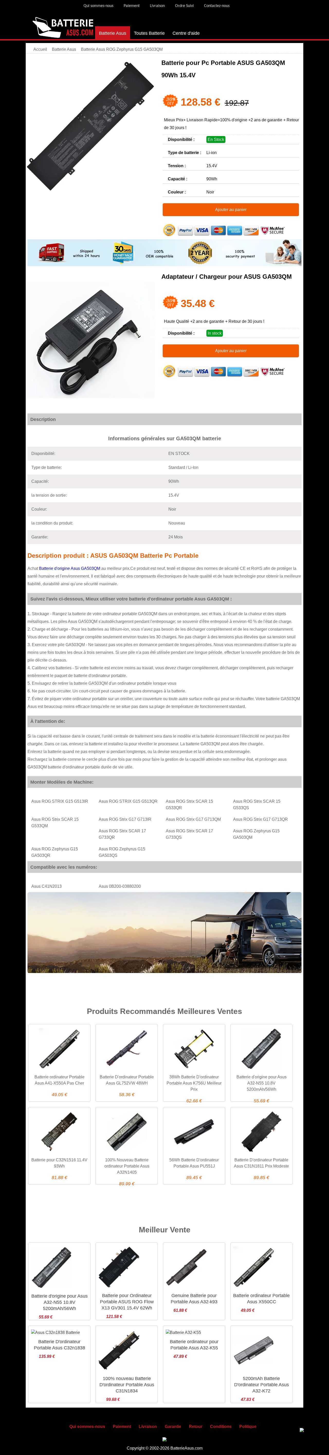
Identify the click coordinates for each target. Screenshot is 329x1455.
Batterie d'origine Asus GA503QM (70, 568)
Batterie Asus (112, 33)
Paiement (132, 6)
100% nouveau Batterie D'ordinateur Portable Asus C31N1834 (126, 1384)
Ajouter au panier (230, 209)
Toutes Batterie (149, 33)
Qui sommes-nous (98, 6)
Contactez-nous (217, 6)
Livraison (157, 6)
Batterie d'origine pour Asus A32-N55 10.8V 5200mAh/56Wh (261, 1083)
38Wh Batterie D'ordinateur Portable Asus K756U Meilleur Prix (194, 1083)
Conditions (221, 1426)
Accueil (40, 49)
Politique (248, 1426)
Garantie (173, 1426)
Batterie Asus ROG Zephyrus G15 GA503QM (122, 49)
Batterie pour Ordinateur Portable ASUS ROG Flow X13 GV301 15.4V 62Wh (127, 1301)
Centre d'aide (186, 33)
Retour (195, 1426)
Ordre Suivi (184, 6)
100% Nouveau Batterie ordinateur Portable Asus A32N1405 (126, 1166)
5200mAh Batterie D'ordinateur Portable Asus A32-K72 (261, 1384)
